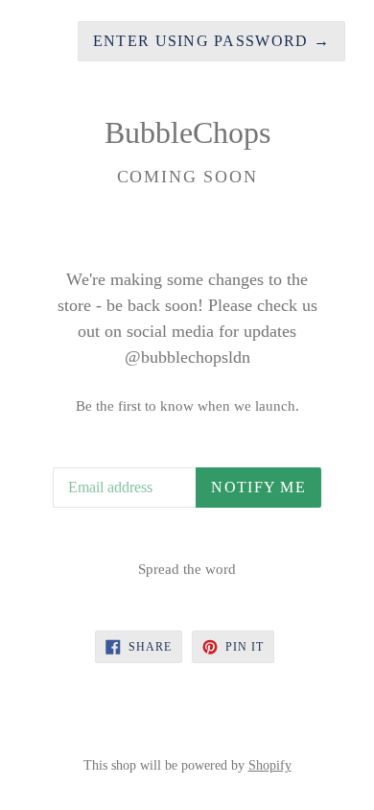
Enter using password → (211, 41)
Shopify (270, 765)
